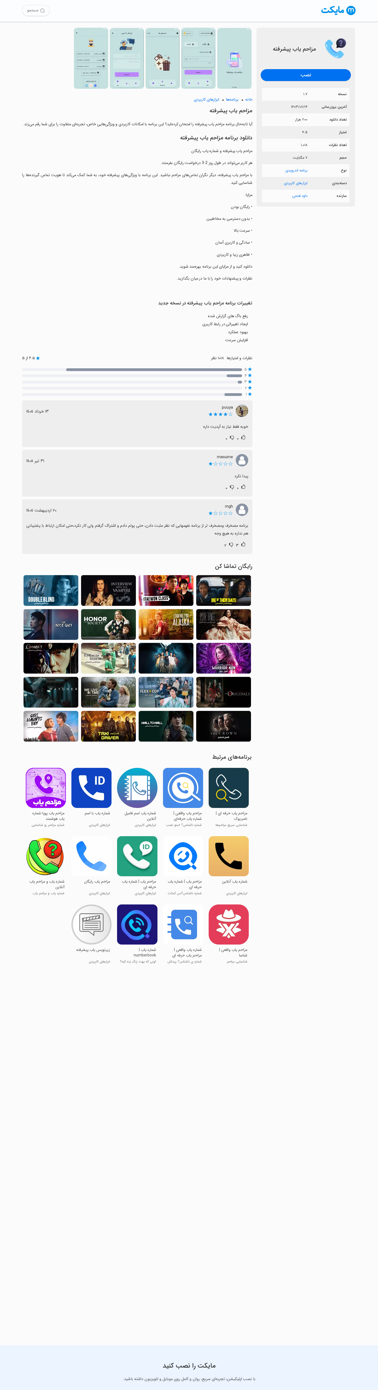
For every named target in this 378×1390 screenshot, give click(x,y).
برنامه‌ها (232, 100)
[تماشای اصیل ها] (223, 694)
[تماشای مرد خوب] (51, 626)
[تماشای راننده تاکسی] (108, 728)
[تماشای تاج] (223, 728)
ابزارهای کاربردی (295, 183)
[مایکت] (338, 15)
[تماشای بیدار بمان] (51, 592)
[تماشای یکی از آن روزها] (223, 592)
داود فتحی (299, 196)
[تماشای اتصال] (51, 660)
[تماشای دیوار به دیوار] (166, 728)
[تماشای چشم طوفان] (108, 660)
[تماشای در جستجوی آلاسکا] (166, 626)
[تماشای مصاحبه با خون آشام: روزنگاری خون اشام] (108, 592)
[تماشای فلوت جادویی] (166, 660)
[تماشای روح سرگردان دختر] (51, 728)
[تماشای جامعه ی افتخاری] (108, 626)
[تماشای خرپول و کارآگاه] (166, 694)
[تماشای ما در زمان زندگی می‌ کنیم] (108, 694)
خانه (248, 100)
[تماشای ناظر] (51, 694)
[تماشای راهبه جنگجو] (223, 660)
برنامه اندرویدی (296, 170)
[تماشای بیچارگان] (223, 626)
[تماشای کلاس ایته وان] (166, 592)
